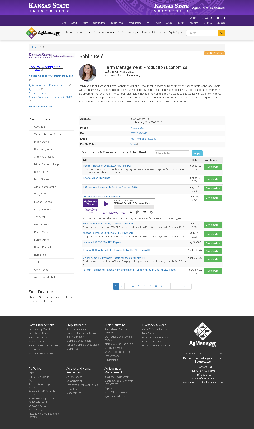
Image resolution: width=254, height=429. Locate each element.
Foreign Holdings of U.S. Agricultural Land (42, 400)
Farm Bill (33, 373)
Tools (148, 23)
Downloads (212, 167)
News (158, 23)
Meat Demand (149, 333)
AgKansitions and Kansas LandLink (50, 85)
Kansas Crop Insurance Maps (82, 344)
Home (63, 23)
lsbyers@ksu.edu (203, 378)
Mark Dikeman (42, 179)
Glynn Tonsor (41, 269)
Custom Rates (116, 23)
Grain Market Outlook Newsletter (115, 331)
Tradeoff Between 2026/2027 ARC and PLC (107, 165)
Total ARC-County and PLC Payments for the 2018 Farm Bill (116, 250)
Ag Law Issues (74, 377)
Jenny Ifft (39, 217)
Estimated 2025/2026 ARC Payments (104, 242)
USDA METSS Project (116, 392)
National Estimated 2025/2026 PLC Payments (108, 223)
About (74, 23)
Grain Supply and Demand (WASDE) (118, 338)
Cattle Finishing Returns (155, 329)
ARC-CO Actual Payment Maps (42, 386)
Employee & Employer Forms (82, 384)
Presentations (112, 356)
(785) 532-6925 (138, 133)
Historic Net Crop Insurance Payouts (44, 415)
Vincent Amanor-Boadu (47, 134)
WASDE (169, 23)
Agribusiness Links (114, 396)
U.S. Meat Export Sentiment (156, 345)
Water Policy (35, 409)
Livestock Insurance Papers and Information (81, 335)
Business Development (116, 377)
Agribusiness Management (113, 370)
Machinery (34, 349)
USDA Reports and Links (117, 351)
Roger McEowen (43, 232)
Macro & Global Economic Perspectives (118, 382)
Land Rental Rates (38, 333)
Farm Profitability (38, 337)
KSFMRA (207, 23)
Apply (197, 153)
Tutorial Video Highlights (96, 177)
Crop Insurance (103, 32)
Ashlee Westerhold (45, 277)
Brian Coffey (41, 171)
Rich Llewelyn (42, 224)
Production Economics (41, 353)
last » (186, 286)
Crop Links (72, 348)
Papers (108, 388)
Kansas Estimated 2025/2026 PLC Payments (108, 232)
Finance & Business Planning (44, 345)
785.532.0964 (138, 127)
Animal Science (39, 93)
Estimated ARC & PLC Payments (40, 379)
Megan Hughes (43, 202)
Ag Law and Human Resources (79, 370)
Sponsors (221, 23)
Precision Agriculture (40, 341)
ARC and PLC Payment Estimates (102, 196)
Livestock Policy (37, 405)
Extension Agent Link (40, 106)
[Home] (43, 33)
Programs (193, 23)
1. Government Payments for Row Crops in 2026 (110, 187)
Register (204, 18)
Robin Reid (40, 254)
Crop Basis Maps (113, 347)
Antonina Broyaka (44, 156)
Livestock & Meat (152, 32)
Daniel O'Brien (42, 239)
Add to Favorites (214, 53)
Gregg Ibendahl (43, 209)
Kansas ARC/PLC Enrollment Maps (44, 393)
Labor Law (72, 389)
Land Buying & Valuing (41, 329)
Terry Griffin (40, 194)
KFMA (181, 23)
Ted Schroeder (43, 262)
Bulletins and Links (152, 341)
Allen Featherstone (45, 186)
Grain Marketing (127, 32)
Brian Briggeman (43, 149)
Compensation (74, 381)
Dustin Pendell (42, 247)
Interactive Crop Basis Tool (119, 343)
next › (176, 286)
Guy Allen (39, 126)
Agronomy (36, 89)
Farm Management (77, 32)
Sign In (193, 18)
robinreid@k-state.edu (144, 138)
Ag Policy (174, 32)
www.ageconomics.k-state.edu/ (203, 382)
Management (73, 393)
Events (85, 23)
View (134, 144)
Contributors (99, 23)
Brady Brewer (42, 141)
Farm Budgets (134, 23)
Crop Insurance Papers (78, 340)
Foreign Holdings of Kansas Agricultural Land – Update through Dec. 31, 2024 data (129, 269)
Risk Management (76, 329)
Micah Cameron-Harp (46, 164)
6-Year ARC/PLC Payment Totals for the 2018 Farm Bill (114, 257)
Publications (111, 360)
